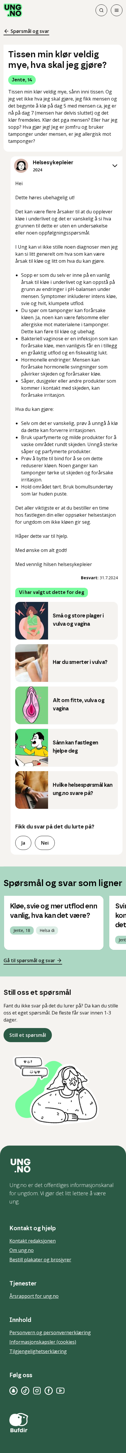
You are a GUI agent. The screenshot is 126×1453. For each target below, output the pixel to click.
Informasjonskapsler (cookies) (42, 1342)
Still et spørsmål (27, 1035)
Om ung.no (21, 1250)
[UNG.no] (63, 1165)
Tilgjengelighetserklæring (38, 1351)
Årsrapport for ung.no (34, 1296)
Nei (45, 843)
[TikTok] (25, 1391)
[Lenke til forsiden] (13, 10)
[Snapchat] (13, 1391)
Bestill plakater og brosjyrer (40, 1259)
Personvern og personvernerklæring (50, 1332)
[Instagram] (37, 1391)
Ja (23, 843)
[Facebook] (49, 1391)
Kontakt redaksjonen (32, 1241)
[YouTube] (60, 1391)
